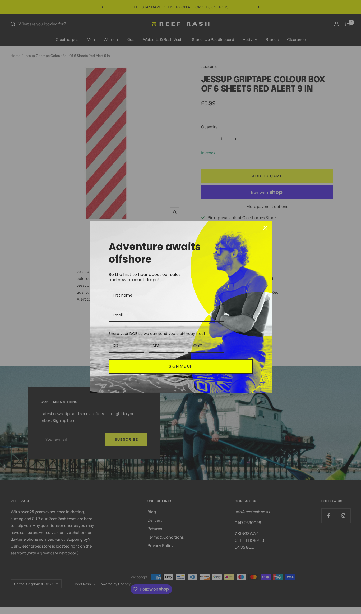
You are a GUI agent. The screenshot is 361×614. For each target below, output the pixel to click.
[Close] (265, 227)
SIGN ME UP (180, 366)
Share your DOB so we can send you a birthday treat (157, 333)
